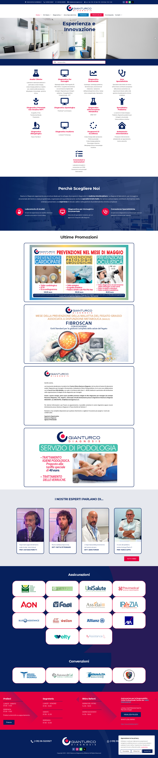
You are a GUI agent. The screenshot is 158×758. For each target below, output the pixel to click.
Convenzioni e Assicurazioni (79, 161)
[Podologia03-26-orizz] (79, 430)
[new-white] (79, 738)
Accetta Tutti (147, 751)
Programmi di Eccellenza (93, 133)
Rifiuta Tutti (136, 751)
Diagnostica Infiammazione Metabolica (93, 110)
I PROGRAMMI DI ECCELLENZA (93, 44)
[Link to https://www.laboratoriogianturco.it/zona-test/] (93, 101)
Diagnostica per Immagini (64, 80)
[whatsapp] (130, 2)
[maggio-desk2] (79, 307)
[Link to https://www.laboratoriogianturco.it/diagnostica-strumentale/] (93, 73)
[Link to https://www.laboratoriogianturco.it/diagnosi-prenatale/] (36, 101)
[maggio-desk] (79, 245)
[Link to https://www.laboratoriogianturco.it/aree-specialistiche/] (122, 73)
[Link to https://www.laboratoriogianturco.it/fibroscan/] (65, 101)
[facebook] (124, 2)
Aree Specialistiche (122, 80)
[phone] (133, 2)
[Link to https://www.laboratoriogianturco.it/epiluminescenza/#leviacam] (65, 125)
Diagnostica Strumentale (93, 80)
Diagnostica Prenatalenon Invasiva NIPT (36, 109)
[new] (79, 6)
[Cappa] (128, 509)
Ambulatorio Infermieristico (122, 133)
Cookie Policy (144, 747)
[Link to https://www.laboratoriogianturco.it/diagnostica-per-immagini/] (65, 73)
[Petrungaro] (63, 509)
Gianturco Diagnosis (76, 753)
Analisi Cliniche (36, 79)
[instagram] (127, 2)
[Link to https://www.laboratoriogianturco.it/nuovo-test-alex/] (36, 125)
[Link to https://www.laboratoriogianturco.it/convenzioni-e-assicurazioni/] (79, 153)
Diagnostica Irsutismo (64, 132)
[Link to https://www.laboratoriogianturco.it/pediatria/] (122, 101)
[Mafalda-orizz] (79, 369)
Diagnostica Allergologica (36, 133)
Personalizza (126, 751)
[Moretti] (30, 509)
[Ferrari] (95, 509)
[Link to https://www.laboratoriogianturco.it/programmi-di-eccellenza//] (93, 125)
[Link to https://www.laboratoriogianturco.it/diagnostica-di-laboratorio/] (36, 73)
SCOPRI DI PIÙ (117, 44)
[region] (136, 745)
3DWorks (86, 753)
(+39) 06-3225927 (43, 741)
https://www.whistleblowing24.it (129, 724)
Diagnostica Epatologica (64, 108)
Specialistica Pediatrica (122, 109)
